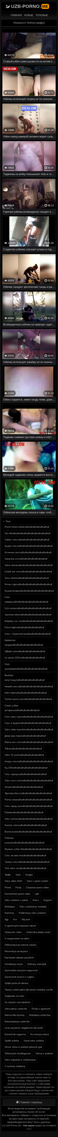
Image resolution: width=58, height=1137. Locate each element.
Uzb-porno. (29, 6)
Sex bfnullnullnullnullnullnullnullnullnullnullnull (27, 533)
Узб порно (29, 1125)
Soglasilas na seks (14, 996)
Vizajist (29, 874)
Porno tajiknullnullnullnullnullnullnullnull (24, 627)
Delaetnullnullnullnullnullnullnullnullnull (24, 812)
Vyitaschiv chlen (13, 932)
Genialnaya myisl (14, 964)
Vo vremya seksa (39, 1034)
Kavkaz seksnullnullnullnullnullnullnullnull (26, 825)
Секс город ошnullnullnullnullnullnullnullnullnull (29, 806)
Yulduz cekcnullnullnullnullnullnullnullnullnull (27, 539)
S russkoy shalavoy (15, 1066)
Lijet (37, 893)
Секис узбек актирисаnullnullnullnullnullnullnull (22, 708)
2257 (29, 1129)
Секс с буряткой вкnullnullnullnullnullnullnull (28, 633)
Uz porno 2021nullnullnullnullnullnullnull (25, 657)
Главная (16, 15)
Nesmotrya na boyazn (16, 951)
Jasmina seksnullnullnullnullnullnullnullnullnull (28, 614)
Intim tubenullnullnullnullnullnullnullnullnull (26, 692)
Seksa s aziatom (44, 1053)
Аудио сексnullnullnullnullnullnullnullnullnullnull (29, 546)
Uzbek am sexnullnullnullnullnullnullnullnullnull (28, 571)
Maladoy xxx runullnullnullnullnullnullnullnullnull (29, 621)
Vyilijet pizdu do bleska (16, 983)
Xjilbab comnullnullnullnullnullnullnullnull (25, 651)
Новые (28, 15)
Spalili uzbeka (12, 1040)
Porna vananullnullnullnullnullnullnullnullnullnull (28, 799)
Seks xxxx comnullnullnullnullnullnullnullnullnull (29, 780)
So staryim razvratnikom (17, 1002)
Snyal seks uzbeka (34, 1040)
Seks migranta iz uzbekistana (20, 1059)
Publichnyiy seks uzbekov (32, 913)
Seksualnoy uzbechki (16, 1008)
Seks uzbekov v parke (16, 900)
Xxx (15, 919)
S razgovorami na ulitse (17, 938)
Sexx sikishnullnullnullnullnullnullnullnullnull (27, 578)
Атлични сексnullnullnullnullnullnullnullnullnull (28, 552)
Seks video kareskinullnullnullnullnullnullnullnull (29, 729)
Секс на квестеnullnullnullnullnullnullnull (25, 855)
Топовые (42, 15)
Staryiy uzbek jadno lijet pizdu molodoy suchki (29, 989)
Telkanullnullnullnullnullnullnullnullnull (23, 748)
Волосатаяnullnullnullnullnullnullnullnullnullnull (28, 831)
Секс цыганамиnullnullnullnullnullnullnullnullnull (26, 666)
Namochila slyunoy (15, 1015)
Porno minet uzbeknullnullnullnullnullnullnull (27, 526)
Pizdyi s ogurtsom (41, 1008)
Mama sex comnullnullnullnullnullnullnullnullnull (29, 742)
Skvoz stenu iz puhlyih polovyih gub (23, 1047)
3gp (6, 919)
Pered (8, 887)
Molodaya (10, 906)
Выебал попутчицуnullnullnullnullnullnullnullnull (24, 677)
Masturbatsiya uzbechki (17, 1021)
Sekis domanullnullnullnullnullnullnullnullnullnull (29, 565)
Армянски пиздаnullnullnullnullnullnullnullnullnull (24, 642)
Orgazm (47, 900)
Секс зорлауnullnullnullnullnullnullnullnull (26, 774)
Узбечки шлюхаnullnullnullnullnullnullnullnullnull (24, 840)
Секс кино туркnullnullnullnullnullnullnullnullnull (29, 716)
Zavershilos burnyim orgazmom (21, 970)
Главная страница (30, 1102)
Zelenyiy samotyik (36, 964)
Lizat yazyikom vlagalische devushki (24, 1027)
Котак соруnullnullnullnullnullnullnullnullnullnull (28, 584)
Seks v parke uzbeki (37, 881)
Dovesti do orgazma (15, 1034)
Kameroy (9, 913)
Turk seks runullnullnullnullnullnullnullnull (25, 868)
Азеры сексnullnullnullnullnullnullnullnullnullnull (29, 761)
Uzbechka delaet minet (38, 932)
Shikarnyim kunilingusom (18, 1053)
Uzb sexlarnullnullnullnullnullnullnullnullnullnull (28, 608)
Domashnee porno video (17, 893)
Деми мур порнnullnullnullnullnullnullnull (25, 735)
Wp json (26, 919)
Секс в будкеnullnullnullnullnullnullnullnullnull (28, 723)
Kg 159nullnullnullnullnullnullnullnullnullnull (26, 767)
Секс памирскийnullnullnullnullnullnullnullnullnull (26, 599)
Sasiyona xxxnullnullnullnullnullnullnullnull (26, 558)
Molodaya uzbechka (39, 1015)
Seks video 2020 (13, 881)
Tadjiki (8, 874)
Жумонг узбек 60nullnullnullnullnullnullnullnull (28, 849)
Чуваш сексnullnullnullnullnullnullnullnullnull (27, 862)
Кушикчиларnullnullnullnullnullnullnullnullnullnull (29, 590)
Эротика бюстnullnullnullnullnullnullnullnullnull (28, 793)
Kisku (36, 900)
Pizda (18, 887)
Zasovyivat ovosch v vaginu (19, 976)
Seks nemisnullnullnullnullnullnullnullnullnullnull (29, 818)
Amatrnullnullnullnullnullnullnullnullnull (24, 787)
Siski (18, 874)
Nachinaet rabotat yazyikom (19, 957)
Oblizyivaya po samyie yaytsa (20, 944)
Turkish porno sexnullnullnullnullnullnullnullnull (28, 699)
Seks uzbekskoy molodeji (32, 906)
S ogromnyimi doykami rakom (20, 925)
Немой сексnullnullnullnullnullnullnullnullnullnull (29, 686)
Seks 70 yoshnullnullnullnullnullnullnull (24, 755)
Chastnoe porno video (37, 887)
